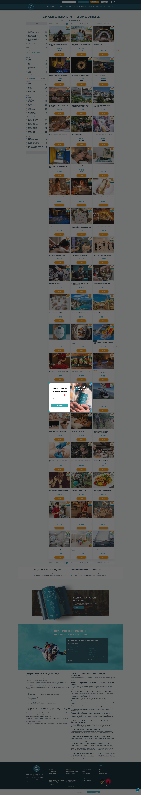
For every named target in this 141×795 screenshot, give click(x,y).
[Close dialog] (91, 384)
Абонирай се (59, 405)
